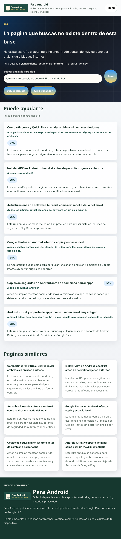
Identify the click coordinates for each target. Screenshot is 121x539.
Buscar (110, 76)
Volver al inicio (16, 90)
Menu (111, 7)
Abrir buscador (43, 90)
